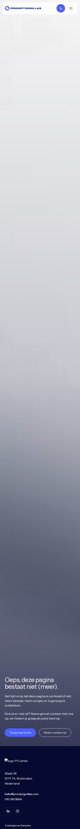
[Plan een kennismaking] (61, 8)
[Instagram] (17, 811)
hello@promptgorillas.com (22, 794)
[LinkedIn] (8, 811)
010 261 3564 (13, 799)
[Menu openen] (71, 8)
